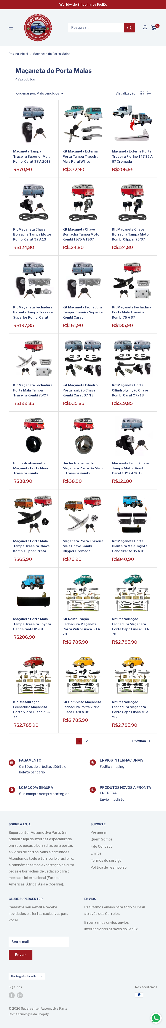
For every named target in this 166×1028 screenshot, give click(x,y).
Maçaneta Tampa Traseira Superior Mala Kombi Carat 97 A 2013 (32, 156)
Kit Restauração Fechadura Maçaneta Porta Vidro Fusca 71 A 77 (31, 709)
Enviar (20, 955)
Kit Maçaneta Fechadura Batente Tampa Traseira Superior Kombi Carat (33, 312)
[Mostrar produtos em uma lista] (149, 93)
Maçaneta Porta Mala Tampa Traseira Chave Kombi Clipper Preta (31, 546)
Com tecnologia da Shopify (29, 1014)
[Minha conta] (145, 27)
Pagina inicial (18, 54)
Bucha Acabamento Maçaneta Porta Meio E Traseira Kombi (32, 468)
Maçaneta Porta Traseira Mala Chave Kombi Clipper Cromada (83, 546)
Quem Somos (102, 839)
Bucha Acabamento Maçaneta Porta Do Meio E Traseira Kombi (83, 468)
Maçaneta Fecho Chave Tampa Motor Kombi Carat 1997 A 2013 (130, 468)
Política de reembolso (109, 867)
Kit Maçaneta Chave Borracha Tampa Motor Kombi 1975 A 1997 (82, 235)
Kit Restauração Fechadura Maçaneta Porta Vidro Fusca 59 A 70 (81, 626)
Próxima (139, 741)
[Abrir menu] (11, 27)
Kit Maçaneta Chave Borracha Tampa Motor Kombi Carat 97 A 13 (32, 235)
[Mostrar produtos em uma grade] (142, 93)
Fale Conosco (102, 846)
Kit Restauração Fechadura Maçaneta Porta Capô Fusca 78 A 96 (130, 709)
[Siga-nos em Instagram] (20, 995)
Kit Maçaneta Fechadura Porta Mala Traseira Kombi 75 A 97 (131, 312)
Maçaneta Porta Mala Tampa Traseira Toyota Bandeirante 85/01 (32, 624)
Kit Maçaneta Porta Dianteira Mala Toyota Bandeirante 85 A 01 (129, 546)
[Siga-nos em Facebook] (12, 995)
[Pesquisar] (129, 27)
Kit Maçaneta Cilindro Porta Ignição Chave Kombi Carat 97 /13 (80, 390)
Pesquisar (99, 832)
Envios (96, 853)
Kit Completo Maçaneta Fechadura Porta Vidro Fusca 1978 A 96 (82, 707)
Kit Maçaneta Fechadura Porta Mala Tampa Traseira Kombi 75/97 (33, 390)
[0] (153, 27)
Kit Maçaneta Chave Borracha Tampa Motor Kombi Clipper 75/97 (131, 235)
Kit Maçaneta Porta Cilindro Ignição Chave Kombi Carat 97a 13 (130, 390)
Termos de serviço (106, 860)
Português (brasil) (23, 976)
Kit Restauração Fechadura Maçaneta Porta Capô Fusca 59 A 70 (130, 626)
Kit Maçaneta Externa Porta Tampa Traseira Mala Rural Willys (80, 156)
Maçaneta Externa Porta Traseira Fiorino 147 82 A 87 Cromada (132, 156)
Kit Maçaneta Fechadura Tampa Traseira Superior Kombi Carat (83, 312)
